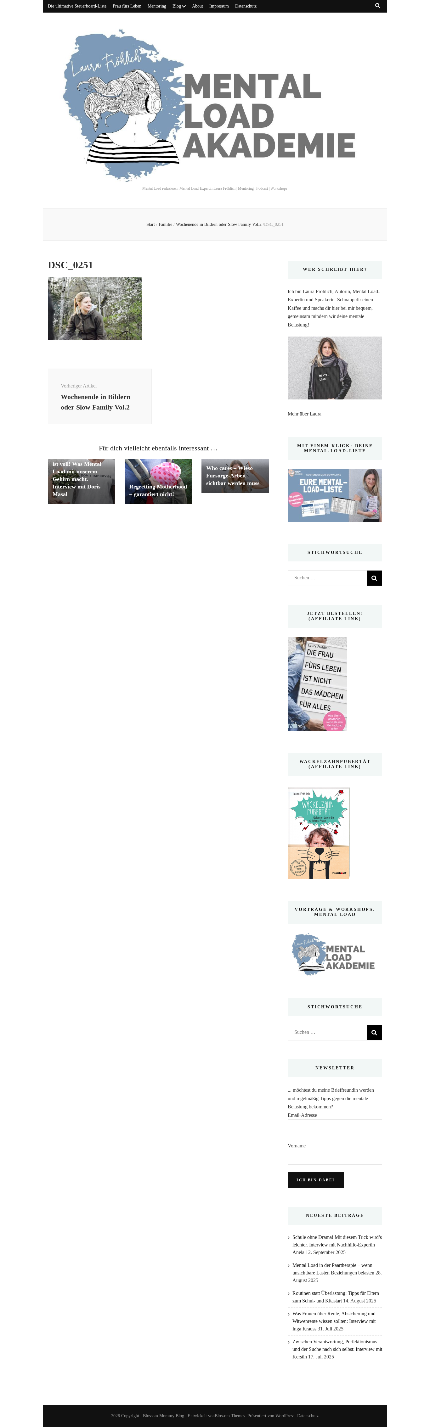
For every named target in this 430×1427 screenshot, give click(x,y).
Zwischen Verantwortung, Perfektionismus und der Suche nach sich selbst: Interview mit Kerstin (337, 1349)
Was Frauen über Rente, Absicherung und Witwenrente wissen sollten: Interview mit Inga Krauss (334, 1321)
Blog (177, 6)
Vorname (297, 1145)
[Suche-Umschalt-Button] (377, 5)
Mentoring (157, 6)
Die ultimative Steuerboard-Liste (77, 6)
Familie (165, 224)
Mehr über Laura (304, 413)
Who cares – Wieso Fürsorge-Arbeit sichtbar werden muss (232, 475)
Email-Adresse (302, 1115)
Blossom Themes (230, 1415)
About (197, 6)
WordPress (284, 1415)
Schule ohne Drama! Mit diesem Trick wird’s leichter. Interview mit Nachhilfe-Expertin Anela (337, 1245)
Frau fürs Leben (127, 6)
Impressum (219, 6)
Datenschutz (246, 6)
